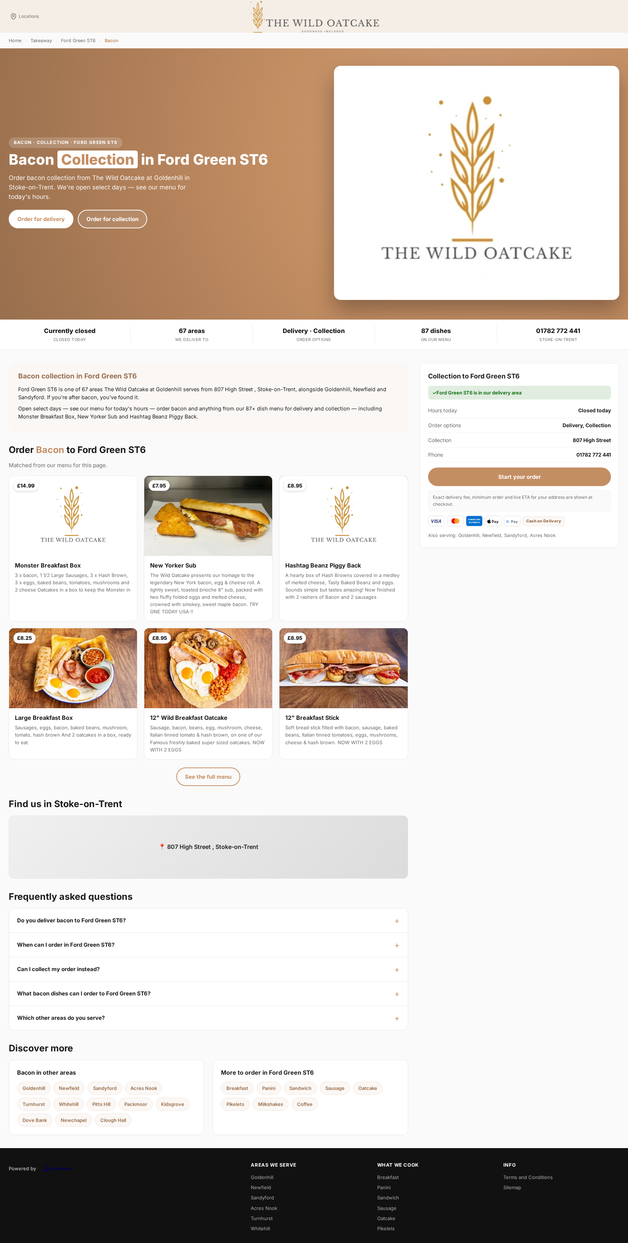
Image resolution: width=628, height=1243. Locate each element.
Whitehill (68, 1104)
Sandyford (105, 1088)
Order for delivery (41, 219)
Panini (268, 1088)
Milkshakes (270, 1104)
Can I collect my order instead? (58, 969)
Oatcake (367, 1088)
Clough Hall (113, 1120)
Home (15, 40)
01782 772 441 (558, 330)
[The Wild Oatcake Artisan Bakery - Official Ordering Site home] (314, 16)
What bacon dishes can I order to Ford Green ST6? (83, 993)
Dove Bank (35, 1120)
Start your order (519, 476)
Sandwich (300, 1088)
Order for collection (112, 219)
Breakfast (237, 1088)
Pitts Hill (101, 1104)
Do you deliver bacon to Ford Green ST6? (71, 920)
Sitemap (512, 1187)
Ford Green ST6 (78, 40)
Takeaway (41, 40)
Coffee (305, 1104)
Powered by (22, 1168)
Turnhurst (34, 1104)
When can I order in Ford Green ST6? (65, 944)
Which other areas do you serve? (61, 1017)
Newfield (69, 1088)
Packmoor (135, 1104)
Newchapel (73, 1120)
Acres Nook (143, 1088)
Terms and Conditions (528, 1177)
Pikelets (235, 1104)
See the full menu (208, 776)
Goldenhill (34, 1088)
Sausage (335, 1088)
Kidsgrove (172, 1104)
